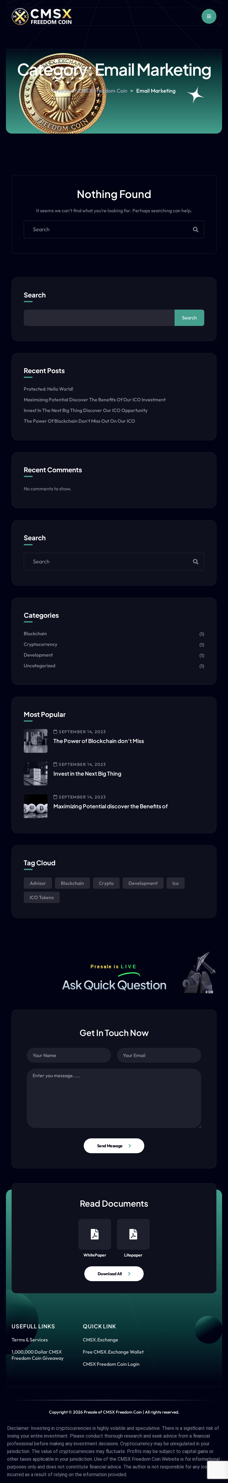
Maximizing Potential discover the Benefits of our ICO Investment (95, 400)
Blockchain (35, 633)
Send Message (110, 1145)
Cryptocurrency (40, 644)
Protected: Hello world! (48, 389)
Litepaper (133, 1255)
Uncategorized (39, 665)
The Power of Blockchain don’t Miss (98, 740)
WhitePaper (94, 1255)
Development (38, 655)
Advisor (38, 883)
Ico (175, 883)
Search (35, 295)
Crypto (106, 883)
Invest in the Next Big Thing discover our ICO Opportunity (86, 410)
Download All (110, 1273)
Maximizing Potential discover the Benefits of (110, 806)
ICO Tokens (42, 897)
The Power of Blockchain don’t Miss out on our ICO (79, 421)
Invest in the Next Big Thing (87, 773)
